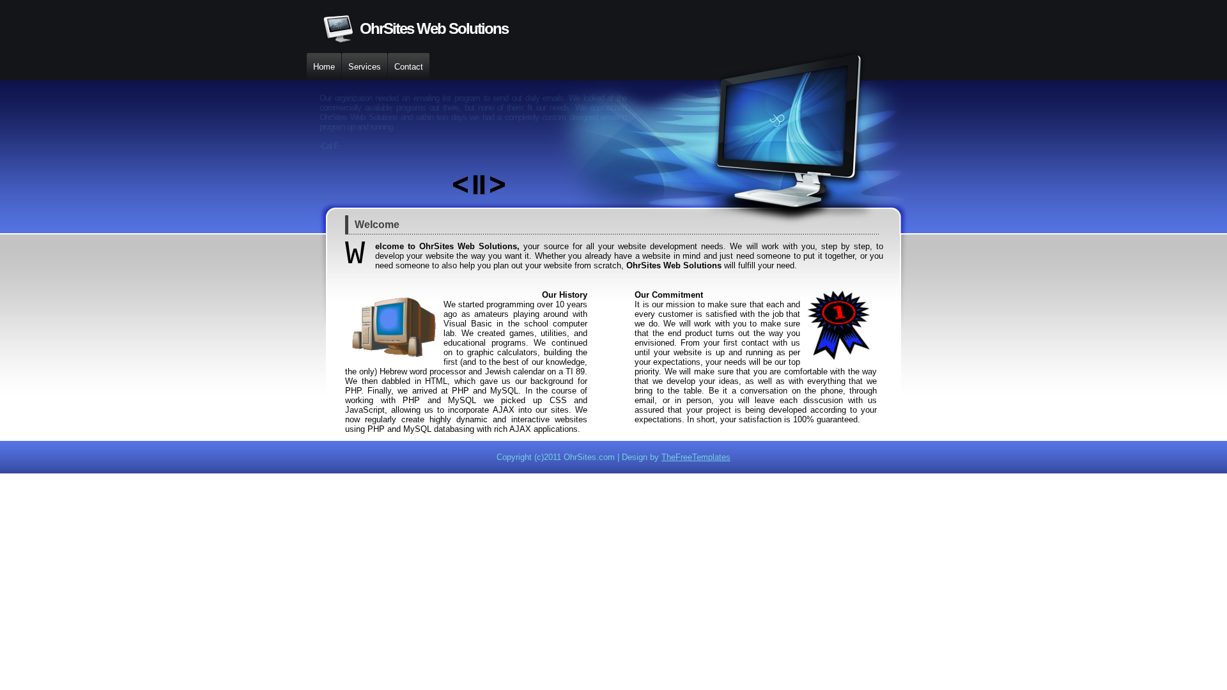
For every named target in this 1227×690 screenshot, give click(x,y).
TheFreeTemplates (695, 457)
